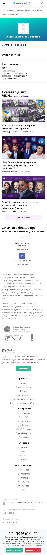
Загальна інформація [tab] (14, 44)
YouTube (24, 485)
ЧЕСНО (10, 349)
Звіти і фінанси (23, 387)
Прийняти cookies (14, 550)
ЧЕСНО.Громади (24, 429)
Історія (23, 391)
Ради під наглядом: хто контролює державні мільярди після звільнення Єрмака (20, 205)
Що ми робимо (23, 409)
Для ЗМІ (23, 447)
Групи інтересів (23, 433)
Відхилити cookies (33, 550)
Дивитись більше (21, 96)
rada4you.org (22, 249)
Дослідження (23, 413)
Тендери (23, 459)
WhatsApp (24, 477)
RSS (23, 451)
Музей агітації (23, 425)
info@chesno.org (10, 522)
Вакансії (23, 455)
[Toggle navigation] (4, 3)
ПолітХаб (23, 417)
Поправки (24, 437)
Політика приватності (23, 399)
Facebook (24, 469)
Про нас (23, 383)
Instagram (24, 473)
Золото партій (23, 421)
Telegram (24, 481)
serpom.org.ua (22, 264)
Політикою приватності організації (29, 545)
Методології (23, 395)
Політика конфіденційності (23, 403)
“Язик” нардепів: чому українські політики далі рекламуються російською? (19, 165)
